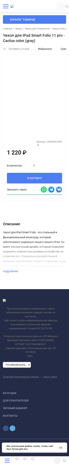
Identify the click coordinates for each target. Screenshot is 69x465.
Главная (7, 29)
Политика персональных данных (21, 376)
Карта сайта (50, 376)
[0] (61, 6)
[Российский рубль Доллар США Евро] (17, 364)
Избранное (45, 48)
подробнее (11, 271)
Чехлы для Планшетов (37, 29)
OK (60, 447)
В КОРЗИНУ (34, 178)
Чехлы (18, 29)
